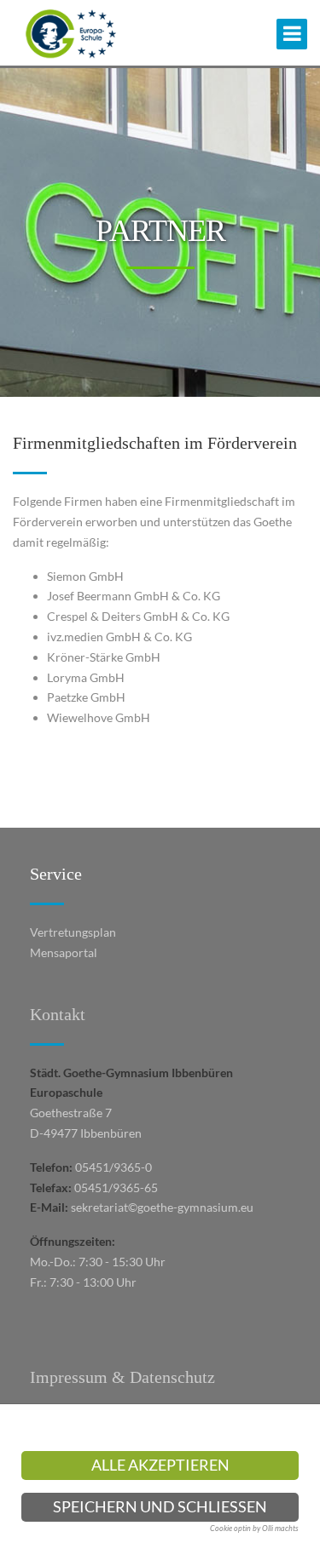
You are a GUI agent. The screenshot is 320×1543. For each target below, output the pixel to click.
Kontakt (57, 1014)
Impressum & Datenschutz (122, 1377)
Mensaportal (63, 952)
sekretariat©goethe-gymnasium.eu (162, 1207)
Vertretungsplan (73, 932)
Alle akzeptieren (160, 1465)
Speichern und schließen (160, 1507)
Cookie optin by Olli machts (254, 1528)
